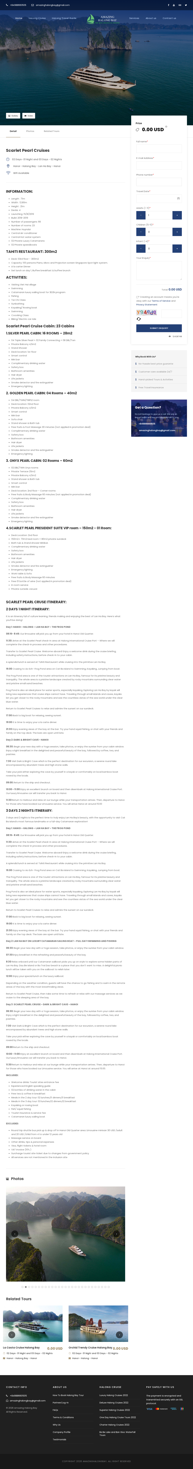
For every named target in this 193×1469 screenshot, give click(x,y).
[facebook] (168, 5)
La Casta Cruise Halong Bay (21, 1347)
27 (109, 1287)
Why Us (56, 1424)
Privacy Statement (146, 304)
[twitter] (186, 5)
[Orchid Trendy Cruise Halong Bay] (98, 1323)
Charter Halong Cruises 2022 (114, 1424)
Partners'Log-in (61, 1402)
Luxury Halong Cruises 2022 (114, 1395)
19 (82, 1287)
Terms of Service (161, 300)
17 (75, 1287)
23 (95, 1287)
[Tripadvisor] (180, 5)
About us (151, 18)
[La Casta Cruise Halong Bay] (33, 1323)
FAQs (55, 1410)
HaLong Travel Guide (64, 18)
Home (18, 18)
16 (72, 1287)
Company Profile (61, 1432)
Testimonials (59, 1439)
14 (65, 1287)
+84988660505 (18, 5)
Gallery (14, 115)
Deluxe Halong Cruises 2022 (114, 1402)
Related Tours (51, 131)
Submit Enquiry (159, 328)
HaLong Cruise (37, 18)
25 (102, 1287)
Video (30, 115)
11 (56, 1287)
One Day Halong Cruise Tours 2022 (118, 1417)
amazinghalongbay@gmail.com (53, 5)
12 (59, 1287)
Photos (30, 131)
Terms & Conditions (63, 1417)
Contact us (169, 18)
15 (69, 1287)
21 (89, 1287)
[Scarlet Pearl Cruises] (65, 1233)
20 (85, 1287)
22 (92, 1287)
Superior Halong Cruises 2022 (115, 1410)
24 (99, 1287)
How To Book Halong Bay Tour (68, 1395)
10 (52, 1287)
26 (105, 1287)
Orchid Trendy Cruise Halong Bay (90, 1347)
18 (79, 1287)
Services (134, 18)
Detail (13, 131)
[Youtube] (174, 5)
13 (62, 1287)
